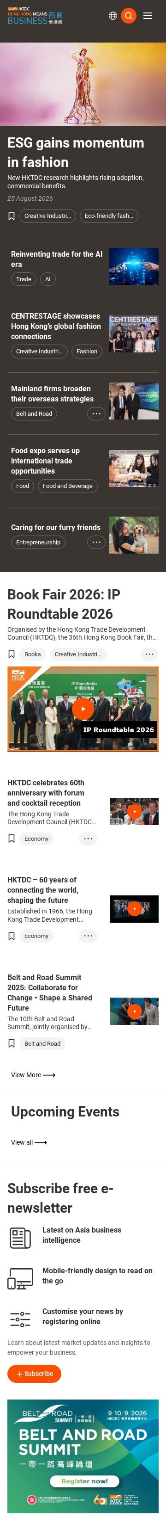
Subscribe (38, 1373)
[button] (147, 16)
